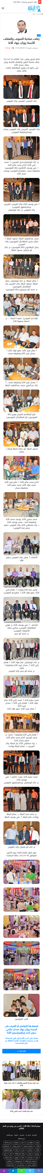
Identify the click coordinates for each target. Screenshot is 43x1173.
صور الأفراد (9, 1133)
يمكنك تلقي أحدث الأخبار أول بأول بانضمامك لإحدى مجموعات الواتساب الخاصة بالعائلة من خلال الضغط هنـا (21, 1040)
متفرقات (16, 1140)
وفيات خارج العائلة (19, 1151)
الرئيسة (38, 14)
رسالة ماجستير (21, 1162)
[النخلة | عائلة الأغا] (34, 8)
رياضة (16, 1147)
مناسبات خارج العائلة (30, 1159)
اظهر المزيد (22, 1051)
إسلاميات (30, 1147)
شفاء (16, 1166)
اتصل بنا (28, 1133)
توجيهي (17, 1155)
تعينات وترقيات (16, 1144)
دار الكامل (9, 1159)
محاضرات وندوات (28, 1144)
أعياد (11, 1151)
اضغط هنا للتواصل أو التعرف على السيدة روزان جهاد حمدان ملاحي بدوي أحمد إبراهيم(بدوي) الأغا (21, 1029)
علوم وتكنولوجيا (8, 1147)
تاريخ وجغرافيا (18, 1159)
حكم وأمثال (6, 1144)
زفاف (33, 14)
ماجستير (22, 1133)
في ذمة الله (8, 1140)
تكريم (5, 1151)
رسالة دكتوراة (10, 1162)
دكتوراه (16, 1133)
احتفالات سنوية (32, 1162)
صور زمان (30, 1155)
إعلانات (29, 1151)
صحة (22, 1147)
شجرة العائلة (21, 1136)
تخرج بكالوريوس (24, 1166)
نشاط (23, 1155)
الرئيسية (34, 1133)
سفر (23, 1140)
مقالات (38, 1144)
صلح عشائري (8, 1155)
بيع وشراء (36, 1151)
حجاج (37, 1155)
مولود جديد (30, 1140)
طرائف (37, 1147)
